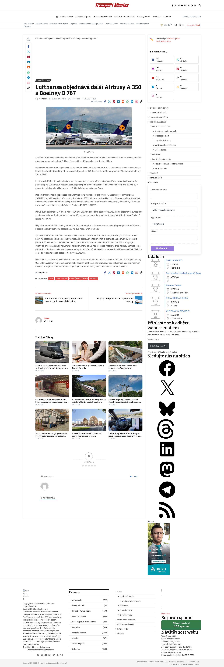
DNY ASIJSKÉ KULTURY (178, 311)
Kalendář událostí (102, 16)
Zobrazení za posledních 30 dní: (174, 650)
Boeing (85, 278)
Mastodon (165, 614)
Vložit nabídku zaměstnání (165, 145)
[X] (167, 398)
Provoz (155, 16)
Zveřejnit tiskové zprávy (159, 108)
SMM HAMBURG (174, 260)
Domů (37, 39)
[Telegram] (50, 321)
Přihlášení (156, 154)
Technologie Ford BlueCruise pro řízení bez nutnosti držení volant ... (124, 435)
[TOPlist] (181, 600)
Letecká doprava (111, 24)
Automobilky (29, 24)
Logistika (73, 24)
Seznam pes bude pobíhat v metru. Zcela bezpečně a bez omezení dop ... (52, 401)
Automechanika (173, 285)
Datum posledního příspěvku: (173, 655)
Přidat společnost (162, 136)
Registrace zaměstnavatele (166, 131)
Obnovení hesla (156, 178)
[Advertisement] (89, 59)
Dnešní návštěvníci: (169, 639)
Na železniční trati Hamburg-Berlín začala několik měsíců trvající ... (89, 401)
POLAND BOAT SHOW (177, 298)
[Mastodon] (167, 478)
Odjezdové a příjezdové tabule (181, 664)
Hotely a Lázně (42, 24)
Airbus (51, 278)
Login (134, 476)
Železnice (27, 27)
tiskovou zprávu (173, 39)
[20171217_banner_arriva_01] (174, 549)
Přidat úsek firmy (164, 140)
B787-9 (78, 278)
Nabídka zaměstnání (123, 16)
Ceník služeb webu (163, 41)
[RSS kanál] (167, 519)
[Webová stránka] (45, 321)
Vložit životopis (161, 168)
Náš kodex (124, 606)
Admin (44, 99)
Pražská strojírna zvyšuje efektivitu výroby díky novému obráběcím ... (51, 435)
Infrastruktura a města (59, 24)
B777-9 (71, 278)
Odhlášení (154, 182)
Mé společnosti (161, 150)
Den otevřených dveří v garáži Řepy (183, 273)
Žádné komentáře (59, 99)
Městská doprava (127, 24)
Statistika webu (126, 615)
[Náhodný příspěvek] (176, 25)
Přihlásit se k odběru (158, 346)
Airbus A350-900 (61, 278)
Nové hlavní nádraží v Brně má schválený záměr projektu (86, 435)
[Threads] (167, 438)
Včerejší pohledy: (168, 641)
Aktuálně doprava (83, 16)
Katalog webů (143, 16)
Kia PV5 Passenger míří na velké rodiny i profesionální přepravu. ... (51, 367)
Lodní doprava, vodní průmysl (91, 24)
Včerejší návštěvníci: (169, 644)
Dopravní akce (193, 662)
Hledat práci (162, 248)
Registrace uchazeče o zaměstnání (169, 164)
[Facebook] (47, 321)
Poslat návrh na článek (159, 117)
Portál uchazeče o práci (161, 159)
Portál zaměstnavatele (161, 126)
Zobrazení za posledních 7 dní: (173, 647)
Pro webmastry (126, 610)
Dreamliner (93, 278)
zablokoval (181, 626)
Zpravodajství (141, 662)
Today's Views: (167, 636)
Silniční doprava (142, 24)
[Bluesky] (167, 418)
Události (120, 634)
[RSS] (52, 321)
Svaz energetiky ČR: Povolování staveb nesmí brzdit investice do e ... (124, 401)
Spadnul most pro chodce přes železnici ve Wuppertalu (122, 367)
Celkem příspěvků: (168, 652)
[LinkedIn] (167, 458)
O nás (166, 16)
